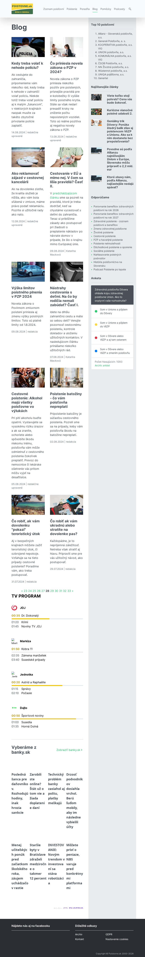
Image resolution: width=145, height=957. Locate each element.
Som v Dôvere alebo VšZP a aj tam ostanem (113, 337)
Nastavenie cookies (117, 939)
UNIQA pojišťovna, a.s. (111, 74)
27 (43, 591)
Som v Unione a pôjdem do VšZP (113, 324)
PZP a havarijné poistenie (108, 239)
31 (60, 591)
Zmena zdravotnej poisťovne (110, 228)
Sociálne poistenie (104, 250)
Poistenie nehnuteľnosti (107, 243)
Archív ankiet (102, 365)
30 (56, 591)
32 (64, 591)
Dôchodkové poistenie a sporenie (113, 247)
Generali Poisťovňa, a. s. (112, 41)
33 (69, 591)
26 (38, 591)
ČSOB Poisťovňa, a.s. (110, 63)
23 (25, 591)
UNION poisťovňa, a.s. (111, 52)
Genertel (103, 78)
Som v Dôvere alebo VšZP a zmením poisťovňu (115, 351)
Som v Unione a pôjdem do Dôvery (113, 311)
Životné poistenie (103, 232)
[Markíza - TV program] (14, 641)
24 (30, 591)
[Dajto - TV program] (14, 708)
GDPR (109, 934)
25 (34, 591)
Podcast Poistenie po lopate (110, 269)
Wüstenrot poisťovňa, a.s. (112, 70)
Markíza (25, 641)
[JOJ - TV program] (14, 608)
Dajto (23, 708)
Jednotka (26, 674)
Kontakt (79, 939)
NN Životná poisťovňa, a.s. (113, 66)
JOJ (22, 608)
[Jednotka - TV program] (14, 674)
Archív (78, 934)
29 (52, 591)
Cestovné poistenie (105, 236)
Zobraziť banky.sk (68, 750)
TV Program (26, 596)
